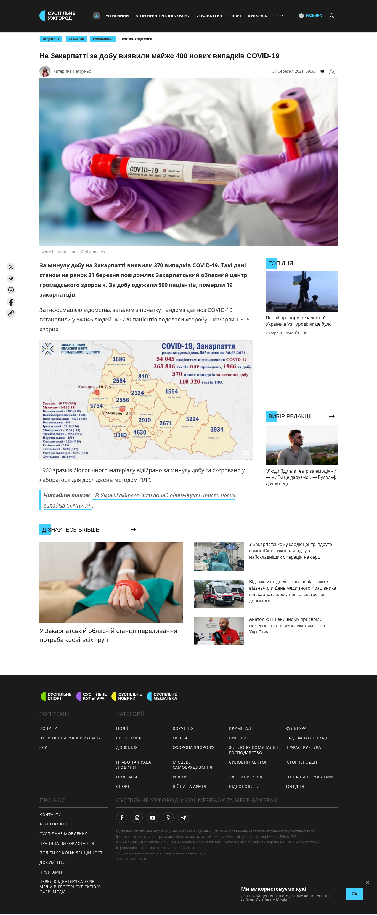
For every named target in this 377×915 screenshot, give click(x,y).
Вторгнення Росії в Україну (163, 15)
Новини (48, 728)
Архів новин (53, 824)
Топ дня (295, 786)
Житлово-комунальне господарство (255, 750)
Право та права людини (133, 764)
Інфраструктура (303, 747)
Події (122, 728)
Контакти (50, 814)
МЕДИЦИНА (51, 39)
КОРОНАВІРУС (103, 39)
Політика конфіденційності (71, 852)
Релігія (180, 777)
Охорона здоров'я (137, 39)
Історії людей (301, 762)
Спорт (235, 15)
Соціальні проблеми (309, 777)
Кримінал (240, 728)
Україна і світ (209, 15)
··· (280, 15)
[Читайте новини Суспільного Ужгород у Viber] (168, 817)
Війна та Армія (189, 786)
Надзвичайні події (307, 738)
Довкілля (127, 747)
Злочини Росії (245, 777)
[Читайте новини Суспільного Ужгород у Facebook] (121, 817)
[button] (11, 267)
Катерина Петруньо (72, 71)
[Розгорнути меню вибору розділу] (96, 15)
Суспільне (191, 847)
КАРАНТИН (76, 39)
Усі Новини (117, 15)
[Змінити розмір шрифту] (332, 71)
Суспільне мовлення (63, 833)
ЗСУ (43, 747)
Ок (354, 894)
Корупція (183, 728)
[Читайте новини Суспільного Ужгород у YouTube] (152, 817)
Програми (50, 872)
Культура (257, 15)
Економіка (128, 738)
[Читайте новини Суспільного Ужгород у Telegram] (183, 817)
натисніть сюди (193, 853)
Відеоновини (244, 786)
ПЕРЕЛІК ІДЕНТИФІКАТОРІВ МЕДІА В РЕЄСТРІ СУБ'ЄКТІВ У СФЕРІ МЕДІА (69, 886)
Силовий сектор (248, 762)
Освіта (180, 738)
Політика (127, 777)
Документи (52, 862)
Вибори (237, 738)
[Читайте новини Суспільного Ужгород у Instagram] (137, 817)
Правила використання (66, 843)
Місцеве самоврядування (193, 764)
